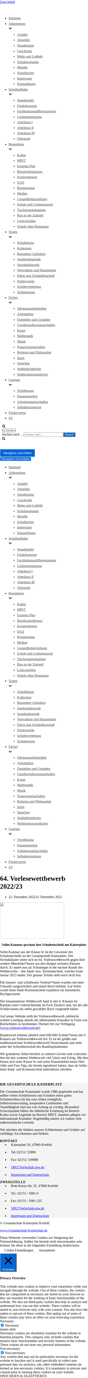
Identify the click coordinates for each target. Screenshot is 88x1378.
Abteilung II (25, 128)
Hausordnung (26, 84)
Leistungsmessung (29, 117)
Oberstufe (23, 138)
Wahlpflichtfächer (29, 369)
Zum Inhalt (7, 2)
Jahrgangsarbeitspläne (32, 308)
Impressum (24, 78)
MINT (21, 160)
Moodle (22, 67)
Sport (20, 358)
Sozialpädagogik (28, 265)
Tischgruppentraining (31, 210)
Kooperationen (27, 177)
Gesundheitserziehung (32, 199)
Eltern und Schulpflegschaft (35, 276)
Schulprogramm (28, 62)
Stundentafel (25, 100)
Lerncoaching (26, 221)
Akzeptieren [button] (47, 1250)
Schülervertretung (29, 286)
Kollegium (24, 248)
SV (11, 418)
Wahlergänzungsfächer (32, 374)
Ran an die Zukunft (30, 215)
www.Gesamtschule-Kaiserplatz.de (23, 1230)
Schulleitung (25, 243)
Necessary (12, 1325)
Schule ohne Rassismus (33, 226)
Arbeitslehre (25, 314)
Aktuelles (23, 40)
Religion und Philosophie (34, 352)
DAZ (20, 182)
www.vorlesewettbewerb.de (20, 1028)
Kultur (21, 155)
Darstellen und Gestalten (33, 319)
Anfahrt (22, 34)
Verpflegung (25, 391)
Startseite (15, 18)
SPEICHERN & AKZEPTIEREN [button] (23, 1376)
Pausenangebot (27, 396)
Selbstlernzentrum (29, 407)
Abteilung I (24, 122)
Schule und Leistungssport (35, 204)
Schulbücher (25, 73)
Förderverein (25, 281)
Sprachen (23, 363)
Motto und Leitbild (30, 56)
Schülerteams (26, 292)
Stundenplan (25, 45)
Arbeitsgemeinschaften (32, 402)
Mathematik (25, 336)
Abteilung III (26, 133)
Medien (22, 193)
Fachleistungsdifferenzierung (36, 111)
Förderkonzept (27, 106)
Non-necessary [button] (10, 1348)
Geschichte (24, 51)
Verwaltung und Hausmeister (36, 270)
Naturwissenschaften (31, 347)
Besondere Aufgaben (31, 254)
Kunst (21, 330)
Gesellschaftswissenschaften (36, 325)
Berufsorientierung (29, 171)
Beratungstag (26, 188)
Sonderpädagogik (29, 259)
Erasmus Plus (26, 166)
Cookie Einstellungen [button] (18, 1250)
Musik (21, 341)
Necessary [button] (7, 1321)
